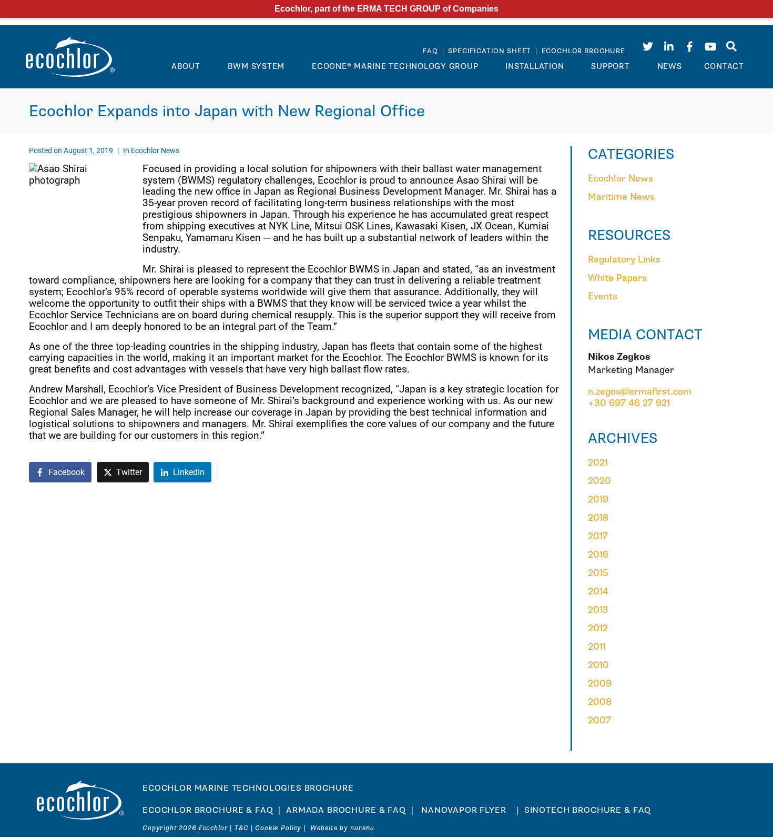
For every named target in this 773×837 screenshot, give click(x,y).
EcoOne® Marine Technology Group (395, 66)
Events (602, 296)
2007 (599, 720)
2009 (600, 684)
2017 (598, 536)
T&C (242, 827)
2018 (598, 518)
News (669, 66)
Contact (724, 66)
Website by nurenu (342, 827)
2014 (598, 592)
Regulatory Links (624, 260)
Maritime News (621, 197)
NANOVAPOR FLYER (465, 810)
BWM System (256, 66)
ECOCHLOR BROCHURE (583, 50)
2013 (598, 610)
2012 (598, 628)
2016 (598, 555)
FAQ (431, 50)
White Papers (617, 278)
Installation (534, 66)
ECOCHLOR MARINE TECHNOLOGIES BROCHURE (248, 788)
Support (610, 66)
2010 (598, 665)
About (185, 66)
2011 (597, 647)
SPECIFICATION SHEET (489, 50)
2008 (600, 702)
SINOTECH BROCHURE (573, 810)
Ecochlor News (155, 150)
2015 (598, 573)
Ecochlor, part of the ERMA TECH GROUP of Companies (386, 8)
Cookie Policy (278, 827)
